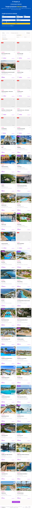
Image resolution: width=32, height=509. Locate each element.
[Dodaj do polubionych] (14, 52)
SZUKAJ (16, 23)
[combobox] (23, 35)
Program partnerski (26, 507)
